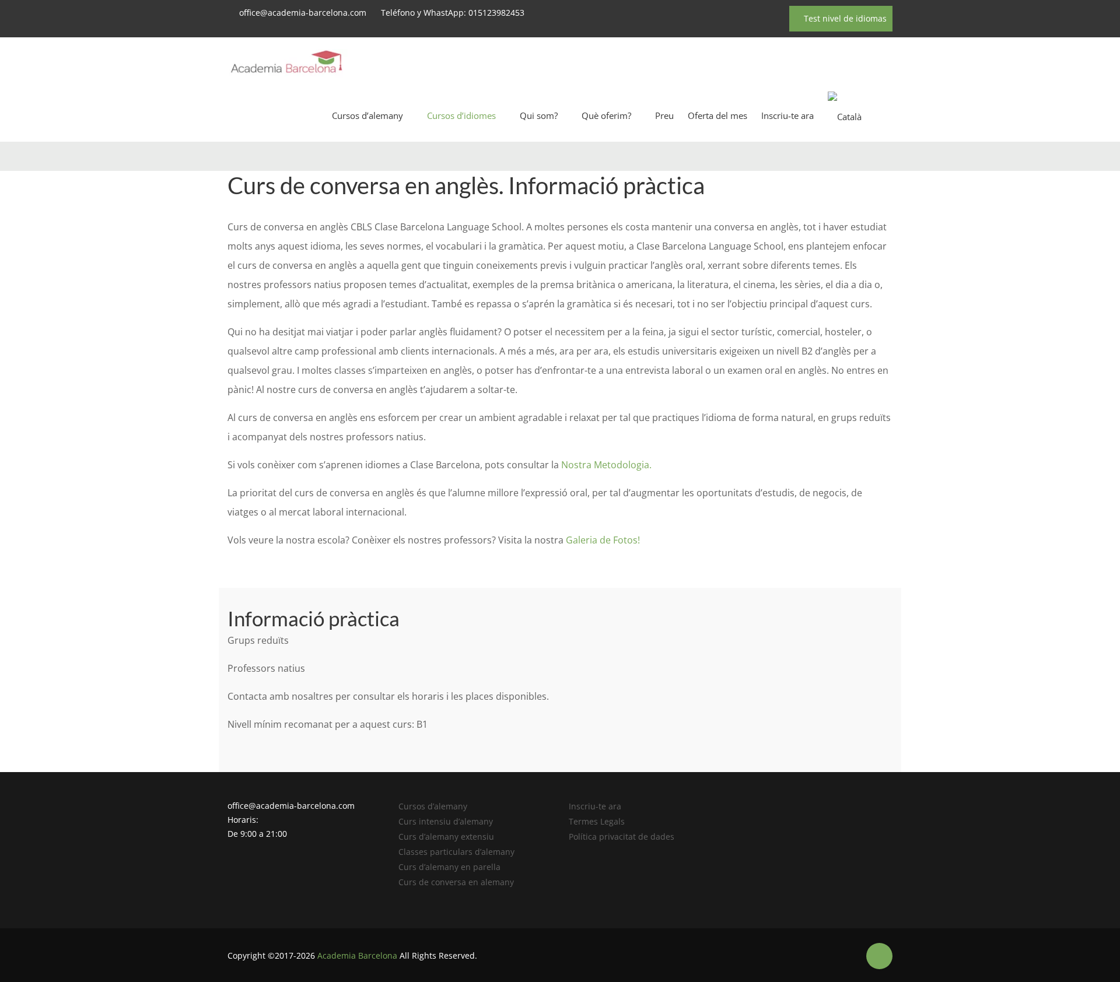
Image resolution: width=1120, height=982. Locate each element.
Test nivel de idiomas (844, 18)
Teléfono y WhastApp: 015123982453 (452, 12)
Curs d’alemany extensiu (446, 836)
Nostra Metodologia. (606, 464)
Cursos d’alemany (367, 115)
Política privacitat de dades (621, 836)
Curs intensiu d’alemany (445, 821)
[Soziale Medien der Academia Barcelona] (879, 956)
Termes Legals (597, 821)
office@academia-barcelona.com (302, 12)
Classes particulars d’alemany (456, 851)
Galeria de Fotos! (602, 540)
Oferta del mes (717, 115)
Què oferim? (606, 115)
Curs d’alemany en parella (449, 866)
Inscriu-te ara (787, 115)
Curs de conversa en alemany (456, 882)
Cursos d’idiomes (461, 115)
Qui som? (539, 115)
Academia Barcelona (357, 955)
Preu (664, 115)
